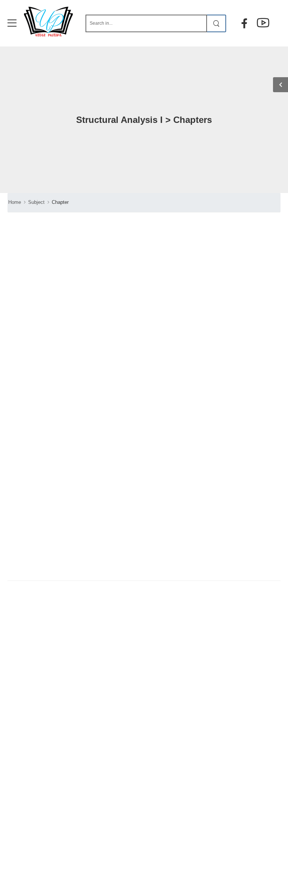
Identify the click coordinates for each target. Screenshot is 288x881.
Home (14, 202)
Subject (36, 202)
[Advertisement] (70, 428)
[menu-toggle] (12, 23)
